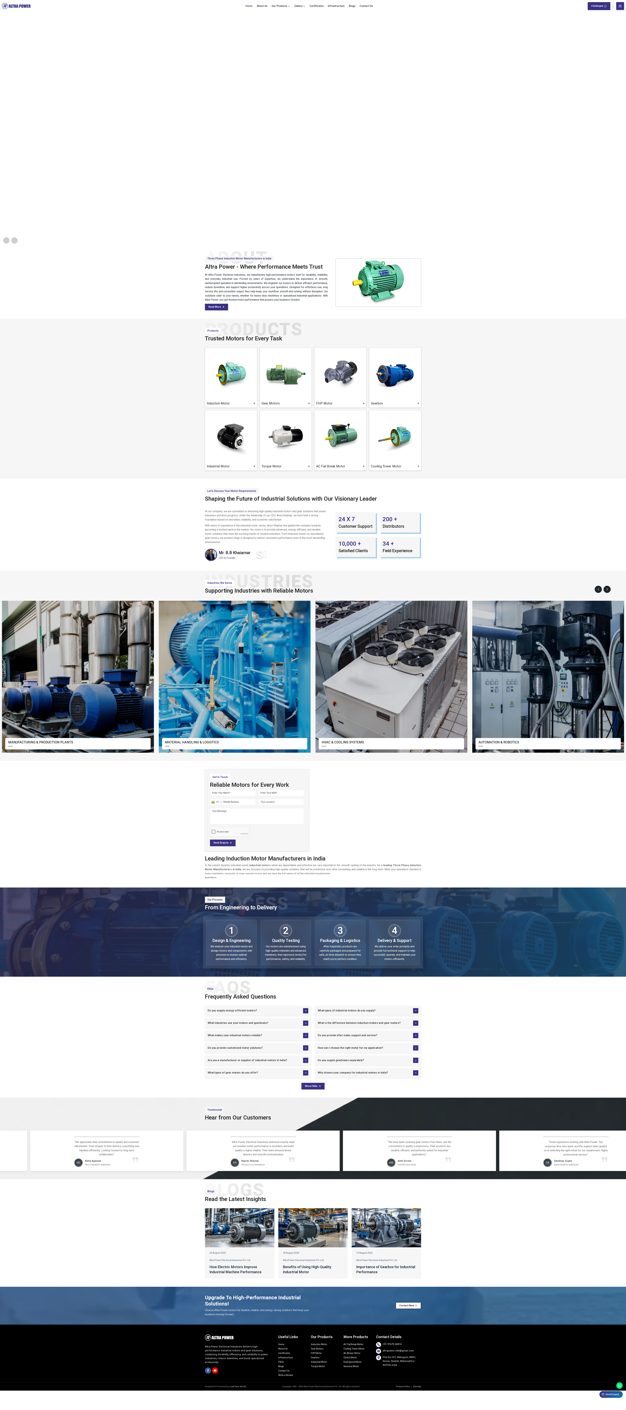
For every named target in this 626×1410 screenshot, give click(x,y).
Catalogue (597, 6)
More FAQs (311, 1105)
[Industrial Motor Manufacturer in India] (231, 456)
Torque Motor (318, 1385)
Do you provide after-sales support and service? (347, 1055)
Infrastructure (336, 6)
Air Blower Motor (351, 1372)
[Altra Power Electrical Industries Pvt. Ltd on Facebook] (208, 1390)
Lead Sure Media (237, 1405)
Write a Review (285, 1394)
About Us (262, 6)
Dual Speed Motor (352, 1381)
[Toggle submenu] (289, 6)
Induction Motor (319, 1363)
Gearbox (315, 1377)
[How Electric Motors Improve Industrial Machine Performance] (239, 1247)
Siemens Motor (351, 1385)
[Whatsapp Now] (619, 1385)
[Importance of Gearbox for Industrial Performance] (386, 1247)
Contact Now (406, 1325)
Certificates (317, 6)
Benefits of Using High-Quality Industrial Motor (307, 1289)
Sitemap (417, 1405)
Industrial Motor (319, 1381)
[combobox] (216, 821)
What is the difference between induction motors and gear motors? (359, 1042)
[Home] (16, 6)
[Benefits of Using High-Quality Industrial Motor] (313, 1247)
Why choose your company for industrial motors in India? (353, 1092)
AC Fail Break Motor (353, 1363)
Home (249, 6)
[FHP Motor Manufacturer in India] (340, 393)
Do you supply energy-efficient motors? (232, 1030)
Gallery (298, 6)
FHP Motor (316, 1372)
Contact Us (366, 6)
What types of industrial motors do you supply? (347, 1030)
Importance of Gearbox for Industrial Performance (385, 1289)
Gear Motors (317, 1368)
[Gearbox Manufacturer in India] (395, 393)
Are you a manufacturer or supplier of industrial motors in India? (247, 1080)
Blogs (352, 6)
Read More (215, 326)
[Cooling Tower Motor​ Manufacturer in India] (395, 456)
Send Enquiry (221, 862)
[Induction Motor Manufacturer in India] (231, 393)
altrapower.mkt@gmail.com (398, 1370)
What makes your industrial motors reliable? (235, 1055)
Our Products (279, 6)
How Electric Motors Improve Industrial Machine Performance (235, 1289)
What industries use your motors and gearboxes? (238, 1042)
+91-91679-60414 (392, 1363)
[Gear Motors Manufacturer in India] (286, 393)
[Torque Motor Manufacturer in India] (286, 456)
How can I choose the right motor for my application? (350, 1067)
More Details (243, 421)
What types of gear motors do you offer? (233, 1092)
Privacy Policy (403, 1405)
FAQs (281, 1381)
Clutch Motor (350, 1377)
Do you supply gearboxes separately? (341, 1080)
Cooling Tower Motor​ (354, 1368)
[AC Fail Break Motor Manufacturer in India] (340, 456)
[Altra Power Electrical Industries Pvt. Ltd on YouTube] (215, 1390)
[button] (598, 608)
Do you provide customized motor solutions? (235, 1067)
